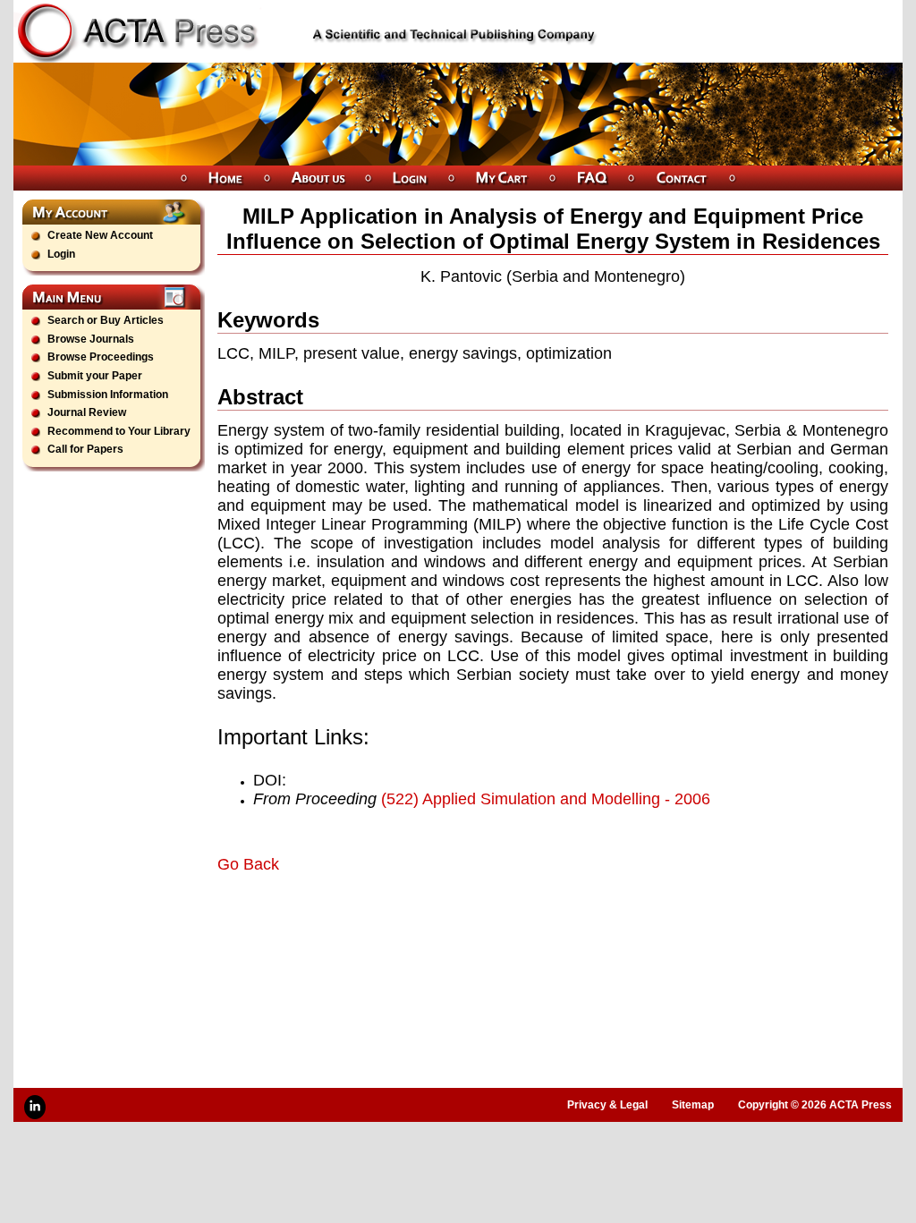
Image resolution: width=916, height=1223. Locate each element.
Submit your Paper (94, 375)
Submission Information (107, 394)
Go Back (248, 864)
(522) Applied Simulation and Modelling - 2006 (545, 799)
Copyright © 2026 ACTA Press (815, 1105)
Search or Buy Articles (105, 320)
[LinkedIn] (35, 1107)
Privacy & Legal (607, 1105)
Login (61, 254)
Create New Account (100, 235)
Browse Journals (90, 339)
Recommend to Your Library (119, 431)
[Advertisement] (426, 924)
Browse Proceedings (100, 357)
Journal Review (86, 412)
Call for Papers (85, 449)
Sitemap (693, 1105)
